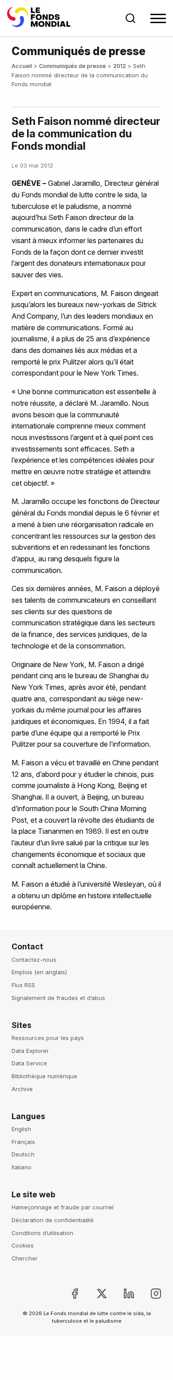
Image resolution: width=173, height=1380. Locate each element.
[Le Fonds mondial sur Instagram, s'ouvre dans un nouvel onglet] (148, 1293)
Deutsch (23, 1154)
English (21, 1128)
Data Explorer (30, 1050)
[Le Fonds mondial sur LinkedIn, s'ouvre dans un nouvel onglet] (121, 1293)
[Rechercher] (130, 18)
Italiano (21, 1167)
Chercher (25, 1258)
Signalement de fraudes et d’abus (58, 997)
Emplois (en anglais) (39, 972)
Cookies (23, 1245)
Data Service (29, 1063)
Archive (22, 1088)
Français (23, 1141)
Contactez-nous (34, 959)
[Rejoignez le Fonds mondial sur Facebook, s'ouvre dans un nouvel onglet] (67, 1293)
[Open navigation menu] (158, 18)
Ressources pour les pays (48, 1037)
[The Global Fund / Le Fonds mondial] (40, 18)
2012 (119, 65)
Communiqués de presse (72, 65)
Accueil (22, 65)
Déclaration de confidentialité (53, 1220)
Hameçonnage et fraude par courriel (63, 1207)
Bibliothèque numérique (44, 1076)
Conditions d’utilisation (42, 1232)
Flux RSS (23, 984)
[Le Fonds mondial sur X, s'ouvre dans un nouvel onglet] (94, 1293)
